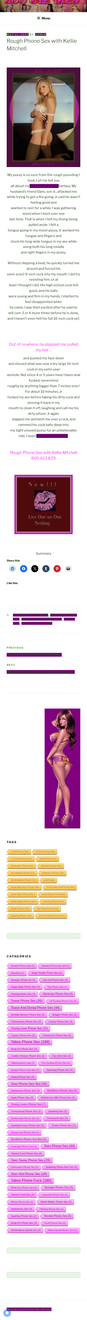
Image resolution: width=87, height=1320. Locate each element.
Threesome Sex (57, 1118)
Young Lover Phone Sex (29, 1028)
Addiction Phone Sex (53, 873)
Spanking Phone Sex (60, 1070)
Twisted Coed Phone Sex (26, 1153)
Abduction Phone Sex (22, 865)
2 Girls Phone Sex (45, 851)
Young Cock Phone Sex (25, 1132)
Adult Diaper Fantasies (53, 894)
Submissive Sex (21, 1209)
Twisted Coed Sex (22, 1194)
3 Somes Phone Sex (21, 858)
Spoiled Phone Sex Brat (25, 1070)
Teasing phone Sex (23, 994)
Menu (46, 18)
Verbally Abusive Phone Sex (28, 1014)
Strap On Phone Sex (24, 1049)
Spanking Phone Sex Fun (61, 1167)
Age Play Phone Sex (47, 908)
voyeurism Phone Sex (55, 1194)
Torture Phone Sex (64, 1125)
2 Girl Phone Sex (20, 851)
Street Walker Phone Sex (56, 1201)
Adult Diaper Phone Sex (23, 901)
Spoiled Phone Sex (22, 965)
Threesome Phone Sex (56, 1035)
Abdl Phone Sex (48, 858)
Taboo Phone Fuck (31, 1180)
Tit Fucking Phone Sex (63, 1001)
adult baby (49, 880)
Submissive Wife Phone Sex (58, 1097)
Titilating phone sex (22, 1063)
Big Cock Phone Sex (52, 436)
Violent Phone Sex (22, 1077)
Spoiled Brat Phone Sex (25, 1118)
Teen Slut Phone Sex (29, 1174)
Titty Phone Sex (57, 987)
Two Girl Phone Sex (55, 980)
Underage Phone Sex (24, 1146)
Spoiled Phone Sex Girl (55, 965)
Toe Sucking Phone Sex (56, 1063)
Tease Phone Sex (26, 1000)
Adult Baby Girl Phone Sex (60, 887)
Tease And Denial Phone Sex (35, 1007)
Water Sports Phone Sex (62, 1230)
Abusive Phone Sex (51, 865)
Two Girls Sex (61, 1055)
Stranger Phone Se (23, 980)
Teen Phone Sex (59, 1146)
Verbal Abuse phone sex (26, 1230)
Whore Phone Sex (22, 1202)
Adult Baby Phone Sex (23, 894)
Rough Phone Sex (44, 186)
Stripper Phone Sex (64, 1014)
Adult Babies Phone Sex (23, 880)
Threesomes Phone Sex (26, 1021)
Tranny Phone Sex (60, 1021)
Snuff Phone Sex (55, 1223)
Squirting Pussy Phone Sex (27, 1125)
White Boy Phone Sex (24, 1187)
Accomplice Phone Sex (23, 873)
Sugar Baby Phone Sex (25, 986)
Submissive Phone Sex (25, 1090)
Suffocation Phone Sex (24, 1167)
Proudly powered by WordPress (29, 1309)
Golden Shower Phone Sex (28, 1055)
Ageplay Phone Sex (21, 915)
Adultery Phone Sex (53, 901)
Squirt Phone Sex (22, 1097)
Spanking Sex (57, 1111)
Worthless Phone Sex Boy (28, 1139)
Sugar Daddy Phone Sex (46, 972)
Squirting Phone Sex (24, 1216)
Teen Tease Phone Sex (30, 1160)
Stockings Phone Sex (58, 993)
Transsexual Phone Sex (26, 1111)
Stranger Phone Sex (58, 1187)
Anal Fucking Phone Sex (52, 915)
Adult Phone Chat (20, 908)
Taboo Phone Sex (30, 1042)
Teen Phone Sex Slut (29, 1083)
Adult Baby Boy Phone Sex (25, 887)
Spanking (17, 973)
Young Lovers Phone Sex (28, 1104)
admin (40, 34)
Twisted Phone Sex (57, 1216)
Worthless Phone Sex (62, 1090)
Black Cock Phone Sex (41, 619)
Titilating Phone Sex (51, 1209)
